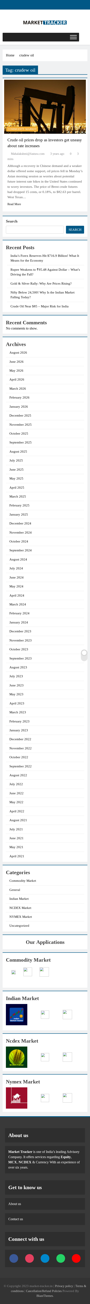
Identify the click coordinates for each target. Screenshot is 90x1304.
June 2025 (16, 469)
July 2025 (16, 460)
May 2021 (16, 847)
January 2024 (18, 622)
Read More (14, 204)
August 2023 (18, 667)
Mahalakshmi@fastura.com (28, 153)
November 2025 (20, 424)
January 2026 (18, 406)
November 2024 (20, 532)
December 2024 (20, 523)
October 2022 (18, 757)
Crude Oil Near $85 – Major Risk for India (39, 306)
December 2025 (20, 415)
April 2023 (16, 703)
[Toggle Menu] (73, 37)
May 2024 (16, 586)
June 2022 (16, 793)
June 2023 (16, 685)
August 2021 (18, 820)
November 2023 (20, 640)
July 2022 (16, 784)
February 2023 (19, 721)
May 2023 (16, 694)
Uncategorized (19, 925)
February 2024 (19, 613)
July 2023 (16, 676)
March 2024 (17, 604)
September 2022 (20, 766)
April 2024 (16, 595)
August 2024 (18, 559)
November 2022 (20, 748)
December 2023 (20, 631)
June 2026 (16, 361)
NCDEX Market (20, 908)
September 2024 (20, 550)
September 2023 (20, 658)
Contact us (15, 1219)
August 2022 (18, 775)
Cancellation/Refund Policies (44, 1291)
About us (14, 1204)
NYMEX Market (20, 916)
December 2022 (20, 739)
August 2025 (18, 451)
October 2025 (18, 433)
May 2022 (16, 802)
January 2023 (18, 730)
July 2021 (16, 829)
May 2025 (16, 478)
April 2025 (16, 487)
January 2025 (18, 514)
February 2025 (19, 505)
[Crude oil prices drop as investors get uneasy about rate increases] (45, 107)
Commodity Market (22, 129)
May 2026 (16, 370)
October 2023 (18, 649)
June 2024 (16, 577)
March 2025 (17, 496)
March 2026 (17, 388)
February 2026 (19, 397)
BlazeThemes (44, 1295)
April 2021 (16, 856)
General (14, 890)
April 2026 (16, 379)
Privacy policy (64, 1286)
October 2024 (18, 541)
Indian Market (19, 898)
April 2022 (16, 811)
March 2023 (17, 712)
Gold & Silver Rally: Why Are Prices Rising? (41, 283)
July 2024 (16, 568)
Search (11, 221)
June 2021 (16, 838)
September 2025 (20, 442)
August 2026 (18, 352)
